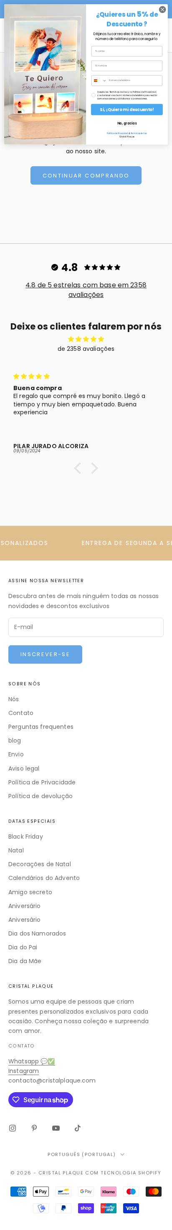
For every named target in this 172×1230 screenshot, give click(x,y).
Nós (13, 699)
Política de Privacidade (42, 782)
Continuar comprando (86, 176)
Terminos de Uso (139, 133)
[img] (86, 339)
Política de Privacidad (117, 133)
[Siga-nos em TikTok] (77, 1128)
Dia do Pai (22, 947)
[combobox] (99, 81)
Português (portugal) (82, 1154)
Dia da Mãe (24, 961)
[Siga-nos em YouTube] (56, 1128)
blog (14, 740)
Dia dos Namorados (37, 933)
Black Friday (25, 836)
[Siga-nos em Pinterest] (34, 1128)
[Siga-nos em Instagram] (12, 1128)
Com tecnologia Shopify (123, 1172)
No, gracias (127, 123)
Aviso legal (24, 768)
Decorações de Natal (39, 864)
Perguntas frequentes (40, 727)
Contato (20, 713)
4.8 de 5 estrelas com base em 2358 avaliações (86, 289)
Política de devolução (40, 796)
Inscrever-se (45, 654)
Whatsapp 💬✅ (31, 1061)
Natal (16, 850)
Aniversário (24, 906)
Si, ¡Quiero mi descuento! (127, 109)
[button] (80, 468)
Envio (16, 754)
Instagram (23, 1071)
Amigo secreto (30, 892)
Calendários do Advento (44, 878)
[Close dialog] (162, 9)
